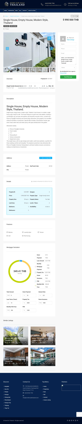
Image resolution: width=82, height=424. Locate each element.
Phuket (6, 391)
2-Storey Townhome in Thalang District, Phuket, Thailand (21, 359)
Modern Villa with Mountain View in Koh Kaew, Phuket (47, 338)
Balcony (10, 232)
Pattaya (7, 394)
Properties (11, 10)
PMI (24, 306)
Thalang (7, 405)
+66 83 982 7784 (49, 3)
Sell (20, 10)
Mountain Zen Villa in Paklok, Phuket (15, 338)
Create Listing (31, 10)
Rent (16, 10)
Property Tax (26, 299)
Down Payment (27, 292)
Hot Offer (39, 336)
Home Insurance (43, 299)
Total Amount (10, 292)
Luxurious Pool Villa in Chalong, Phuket (43, 359)
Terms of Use (63, 73)
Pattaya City (8, 402)
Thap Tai (7, 408)
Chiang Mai (7, 397)
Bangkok (7, 386)
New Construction (14, 336)
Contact (25, 10)
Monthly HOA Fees (11, 306)
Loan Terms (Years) (12, 299)
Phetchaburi (8, 400)
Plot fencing (27, 236)
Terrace (42, 232)
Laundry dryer (27, 232)
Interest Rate (42, 292)
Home (5, 10)
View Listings (70, 39)
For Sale (6, 26)
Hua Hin (7, 389)
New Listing (13, 26)
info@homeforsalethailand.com (53, 5)
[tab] (49, 38)
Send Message (68, 77)
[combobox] (68, 67)
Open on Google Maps (46, 158)
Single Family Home (14, 16)
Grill (9, 236)
